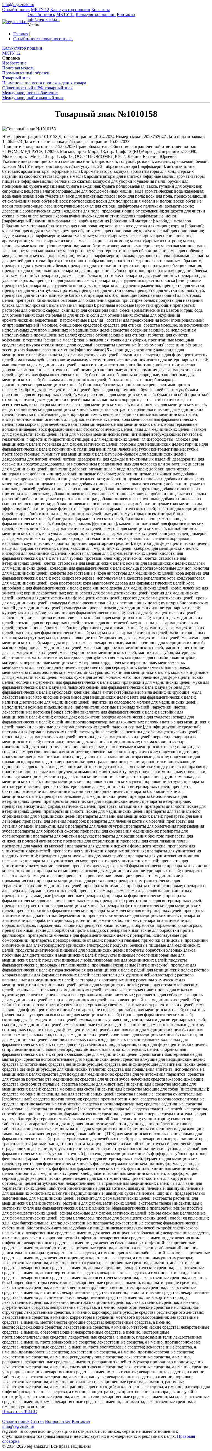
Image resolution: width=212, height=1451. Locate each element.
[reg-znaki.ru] (15, 21)
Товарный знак (16, 78)
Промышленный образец (25, 73)
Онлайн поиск (16, 1421)
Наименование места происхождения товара (44, 82)
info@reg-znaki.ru (18, 4)
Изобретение (14, 63)
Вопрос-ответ (58, 1421)
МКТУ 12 (40, 9)
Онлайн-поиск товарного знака (43, 38)
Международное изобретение (30, 92)
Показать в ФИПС (19, 1411)
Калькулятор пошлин (70, 9)
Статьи (37, 1421)
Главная (20, 33)
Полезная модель (18, 68)
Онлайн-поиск (16, 9)
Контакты (100, 9)
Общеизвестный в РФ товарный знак (37, 87)
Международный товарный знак (32, 97)
